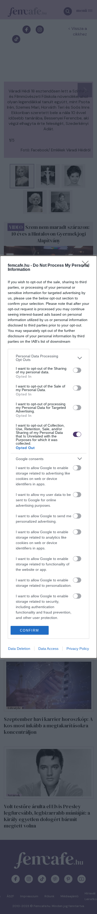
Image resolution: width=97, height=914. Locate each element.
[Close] (87, 266)
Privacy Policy (77, 648)
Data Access (48, 648)
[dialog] (48, 457)
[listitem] (48, 357)
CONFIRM (29, 630)
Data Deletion (19, 648)
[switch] (77, 370)
